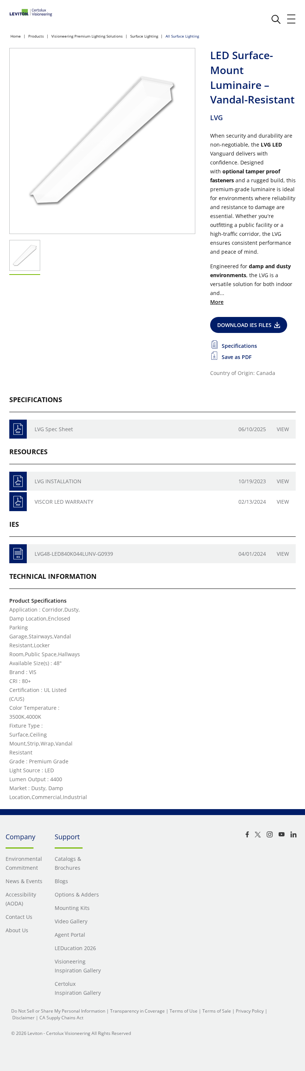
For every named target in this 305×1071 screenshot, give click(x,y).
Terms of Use (184, 1011)
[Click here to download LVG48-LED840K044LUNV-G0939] (18, 553)
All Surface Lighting (182, 36)
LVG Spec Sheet (54, 429)
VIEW (283, 553)
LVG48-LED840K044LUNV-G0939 (74, 553)
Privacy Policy (250, 1011)
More (217, 301)
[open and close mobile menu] (291, 19)
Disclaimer (23, 1017)
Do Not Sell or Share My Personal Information (58, 1011)
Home (15, 36)
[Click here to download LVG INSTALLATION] (18, 481)
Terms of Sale (216, 1011)
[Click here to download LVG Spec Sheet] (18, 429)
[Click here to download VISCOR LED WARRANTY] (18, 501)
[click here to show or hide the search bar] (276, 19)
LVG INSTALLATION (58, 481)
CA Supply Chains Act (61, 1017)
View (283, 429)
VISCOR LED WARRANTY (64, 501)
